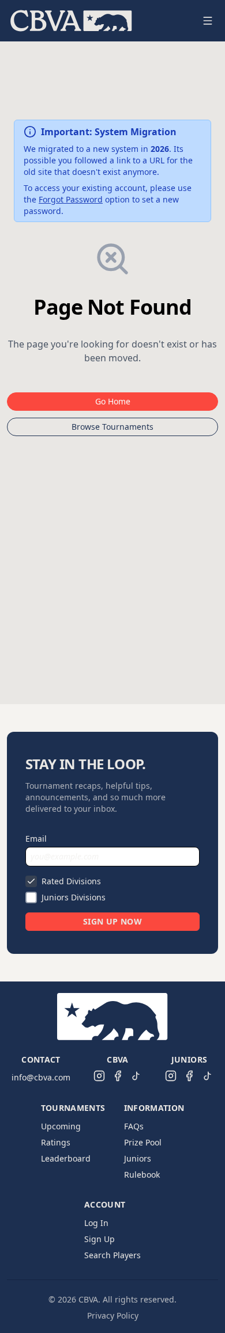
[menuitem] (71, 21)
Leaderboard (66, 1158)
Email (36, 838)
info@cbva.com (41, 1077)
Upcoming (61, 1126)
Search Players (112, 1255)
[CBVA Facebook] (117, 1076)
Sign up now (112, 921)
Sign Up (99, 1238)
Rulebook (142, 1174)
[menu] (98, 21)
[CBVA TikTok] (136, 1076)
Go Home (112, 401)
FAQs (134, 1126)
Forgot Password (71, 199)
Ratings (55, 1142)
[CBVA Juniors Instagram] (171, 1076)
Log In (96, 1222)
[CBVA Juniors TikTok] (207, 1076)
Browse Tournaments (112, 426)
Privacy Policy (112, 1315)
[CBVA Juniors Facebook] (189, 1076)
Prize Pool (143, 1142)
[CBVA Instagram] (99, 1076)
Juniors (137, 1158)
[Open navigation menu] (207, 20)
